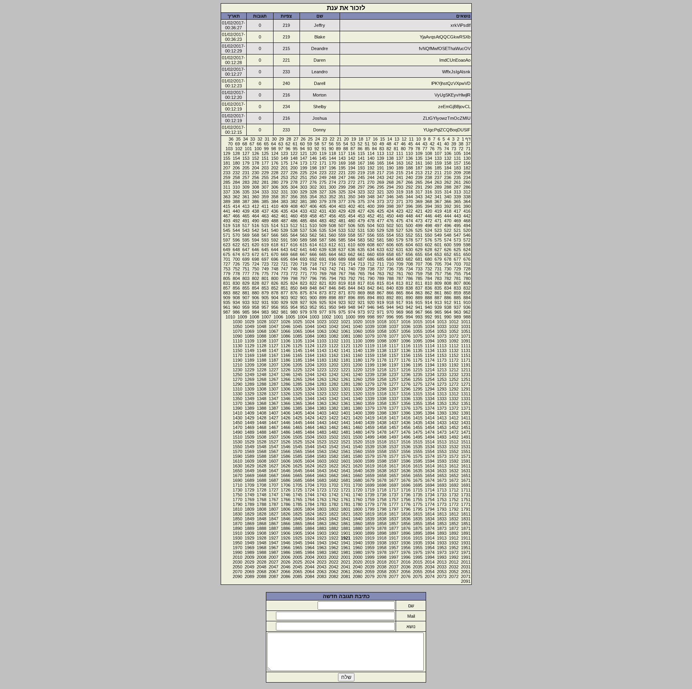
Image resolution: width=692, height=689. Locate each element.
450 (390, 216)
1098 (381, 340)
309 (245, 187)
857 (226, 288)
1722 (333, 490)
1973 (442, 552)
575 (438, 240)
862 (428, 292)
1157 (393, 355)
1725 (297, 490)
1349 (249, 398)
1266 (285, 379)
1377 (393, 408)
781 (457, 278)
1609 (249, 461)
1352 (454, 403)
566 (274, 235)
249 (322, 177)
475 (399, 220)
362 (236, 196)
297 (361, 187)
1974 (430, 552)
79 (410, 148)
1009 (242, 316)
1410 (237, 413)
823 (303, 283)
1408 (261, 413)
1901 (345, 533)
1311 (466, 393)
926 (313, 302)
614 (313, 244)
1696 (405, 485)
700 (236, 259)
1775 (417, 504)
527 (399, 230)
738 (370, 268)
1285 (297, 384)
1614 (430, 465)
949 (342, 307)
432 (313, 211)
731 (438, 268)
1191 (466, 365)
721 (284, 264)
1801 (345, 509)
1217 (393, 369)
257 (245, 177)
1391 (466, 413)
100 (258, 148)
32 (259, 139)
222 (332, 172)
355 (303, 196)
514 (274, 225)
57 (324, 143)
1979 (369, 552)
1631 (466, 470)
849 (303, 288)
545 (226, 230)
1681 (345, 480)
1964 (309, 547)
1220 (357, 369)
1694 (430, 485)
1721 (345, 490)
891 (399, 297)
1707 (273, 485)
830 (236, 283)
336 (236, 191)
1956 (405, 547)
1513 (442, 441)
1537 (393, 446)
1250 (237, 374)
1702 (333, 485)
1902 (333, 533)
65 (266, 143)
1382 (333, 408)
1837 (393, 518)
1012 (454, 321)
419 (438, 211)
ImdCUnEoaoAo (455, 60)
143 (342, 158)
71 (468, 148)
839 (399, 288)
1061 (345, 331)
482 (332, 220)
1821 (345, 514)
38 (461, 143)
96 (288, 148)
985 (245, 312)
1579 (369, 456)
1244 (309, 374)
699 (245, 259)
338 (467, 196)
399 (380, 206)
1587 (273, 456)
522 (447, 230)
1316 (405, 393)
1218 (381, 369)
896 (351, 297)
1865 (297, 523)
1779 (369, 504)
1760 (357, 499)
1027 (273, 321)
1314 (430, 393)
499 (418, 225)
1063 (321, 331)
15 (382, 139)
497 (438, 225)
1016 (405, 321)
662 (351, 254)
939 (438, 307)
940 (428, 307)
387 (245, 201)
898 (332, 297)
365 (457, 201)
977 (322, 312)
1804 (309, 509)
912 (447, 302)
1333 (442, 398)
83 (381, 148)
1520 (357, 441)
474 (409, 220)
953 (303, 307)
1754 (430, 499)
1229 (249, 369)
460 (294, 216)
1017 (393, 321)
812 (409, 283)
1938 (381, 542)
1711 (466, 490)
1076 (405, 336)
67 (251, 143)
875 (303, 292)
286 (467, 187)
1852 (454, 523)
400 (370, 206)
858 (467, 292)
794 (332, 278)
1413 (442, 417)
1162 (333, 355)
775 (265, 273)
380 (313, 201)
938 (447, 307)
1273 (442, 384)
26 (303, 139)
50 (374, 143)
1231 (466, 374)
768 (332, 273)
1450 (237, 422)
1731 (466, 494)
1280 (357, 384)
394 (428, 206)
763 (380, 273)
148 (294, 158)
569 (245, 235)
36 (231, 139)
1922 (333, 538)
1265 (297, 379)
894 (370, 297)
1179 (369, 360)
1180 (357, 360)
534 (332, 230)
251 (303, 177)
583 (361, 240)
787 (399, 278)
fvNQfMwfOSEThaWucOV (445, 48)
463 (265, 216)
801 (265, 278)
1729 (249, 490)
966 (428, 312)
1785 (297, 504)
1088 (261, 336)
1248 (261, 374)
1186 (285, 360)
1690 (237, 480)
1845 (297, 518)
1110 (237, 340)
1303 (321, 389)
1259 (369, 379)
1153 (442, 355)
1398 (381, 413)
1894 (430, 533)
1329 (249, 393)
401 (361, 206)
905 (265, 297)
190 (390, 167)
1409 (249, 413)
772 (294, 273)
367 (438, 201)
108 (428, 153)
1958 (381, 547)
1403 (321, 413)
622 (236, 244)
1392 (454, 413)
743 (322, 268)
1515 (417, 441)
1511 (466, 441)
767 (342, 273)
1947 (273, 542)
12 (404, 139)
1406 (285, 413)
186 (428, 167)
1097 (393, 340)
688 (351, 259)
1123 (321, 345)
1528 (261, 441)
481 (342, 220)
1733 (442, 494)
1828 (261, 514)
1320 (357, 393)
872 (332, 292)
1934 (430, 542)
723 (265, 264)
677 (457, 259)
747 (284, 268)
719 (303, 264)
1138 (381, 350)
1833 (442, 518)
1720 (357, 490)
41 (439, 143)
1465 (297, 427)
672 (255, 254)
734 (409, 268)
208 (467, 172)
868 (370, 292)
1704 (309, 485)
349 (361, 196)
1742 (333, 494)
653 (438, 254)
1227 (273, 369)
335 (245, 191)
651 (457, 254)
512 (294, 225)
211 (438, 172)
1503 (321, 437)
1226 (285, 369)
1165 (297, 355)
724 (255, 264)
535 (322, 230)
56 (331, 143)
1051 (466, 331)
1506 (285, 437)
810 (428, 283)
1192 (454, 365)
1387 (273, 408)
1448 (261, 422)
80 (403, 148)
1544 (309, 446)
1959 (369, 547)
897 (342, 297)
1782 (333, 504)
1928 (261, 538)
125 (265, 153)
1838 (381, 518)
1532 (454, 446)
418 (447, 211)
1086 (285, 336)
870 (351, 292)
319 (399, 191)
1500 (357, 437)
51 (367, 143)
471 (438, 220)
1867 (273, 523)
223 (322, 172)
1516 (405, 441)
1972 (454, 552)
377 (342, 201)
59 (309, 143)
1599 (369, 461)
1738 (381, 494)
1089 (249, 336)
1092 (454, 340)
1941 (345, 542)
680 (428, 259)
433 (303, 211)
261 (457, 182)
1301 (345, 389)
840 (390, 288)
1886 (285, 528)
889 (418, 297)
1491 (466, 437)
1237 (393, 374)
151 (265, 158)
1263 (321, 379)
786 (409, 278)
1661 (345, 475)
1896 (405, 533)
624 (467, 249)
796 (313, 278)
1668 (261, 475)
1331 (466, 398)
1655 (417, 475)
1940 (357, 542)
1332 (454, 398)
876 (294, 292)
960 (236, 307)
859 (457, 292)
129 (226, 153)
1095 (417, 340)
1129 (249, 345)
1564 (309, 451)
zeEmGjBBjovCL (454, 106)
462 (274, 216)
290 (428, 187)
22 (332, 139)
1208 (261, 365)
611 (342, 244)
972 (370, 312)
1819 (369, 514)
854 (255, 288)
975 (342, 312)
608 (370, 244)
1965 (297, 547)
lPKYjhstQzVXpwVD (451, 83)
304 (294, 187)
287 (457, 187)
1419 (369, 417)
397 (399, 206)
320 (390, 191)
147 (303, 158)
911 (457, 302)
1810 (237, 509)
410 (274, 206)
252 (294, 177)
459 (303, 216)
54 (345, 143)
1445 (297, 422)
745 (303, 268)
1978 (381, 552)
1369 (249, 403)
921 (361, 302)
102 (238, 148)
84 (374, 148)
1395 (417, 413)
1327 (273, 393)
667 (303, 254)
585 (342, 240)
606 (390, 244)
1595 (417, 461)
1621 (345, 465)
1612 (454, 465)
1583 (321, 456)
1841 (345, 518)
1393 (442, 413)
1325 (297, 393)
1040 (357, 326)
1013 (442, 321)
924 (332, 302)
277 (303, 182)
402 (351, 206)
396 (409, 206)
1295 (417, 389)
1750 (237, 494)
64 (273, 143)
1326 (285, 393)
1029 (249, 321)
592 (274, 240)
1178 (381, 360)
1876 (405, 528)
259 (226, 177)
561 (322, 235)
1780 (357, 504)
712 (370, 264)
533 (342, 230)
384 (274, 201)
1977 (393, 552)
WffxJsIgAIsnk (456, 71)
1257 (393, 379)
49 (381, 143)
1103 (321, 340)
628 (428, 249)
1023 (321, 321)
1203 (321, 365)
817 (361, 283)
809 (438, 283)
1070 (237, 331)
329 (303, 191)
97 (280, 148)
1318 (381, 393)
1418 (381, 417)
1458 (381, 427)
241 (399, 177)
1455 (417, 427)
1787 (273, 504)
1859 (369, 523)
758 (428, 273)
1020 (357, 321)
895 (361, 297)
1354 (430, 403)
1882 (333, 528)
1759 (369, 499)
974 (351, 312)
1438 (381, 422)
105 (457, 153)
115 (361, 153)
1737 (393, 494)
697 (265, 259)
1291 (466, 389)
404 (332, 206)
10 (418, 139)
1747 (273, 494)
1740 (357, 494)
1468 (261, 427)
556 (370, 235)
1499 (369, 437)
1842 (333, 518)
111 (399, 153)
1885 (297, 528)
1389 (249, 408)
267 (399, 182)
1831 (466, 518)
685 (380, 259)
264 (428, 182)
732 (428, 268)
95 (295, 148)
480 (351, 220)
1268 (261, 379)
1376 (405, 408)
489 (265, 220)
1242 (333, 374)
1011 (466, 321)
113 (380, 153)
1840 (357, 518)
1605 (297, 461)
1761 (345, 499)
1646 (285, 470)
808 (447, 283)
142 (351, 158)
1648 (261, 470)
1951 (466, 547)
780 (467, 278)
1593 (442, 461)
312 (467, 191)
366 (447, 201)
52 (360, 143)
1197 (393, 365)
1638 (381, 470)
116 (351, 153)
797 (303, 278)
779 (226, 273)
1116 (405, 345)
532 (351, 230)
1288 (261, 384)
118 (332, 153)
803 (245, 278)
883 (226, 292)
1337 (393, 398)
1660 (357, 475)
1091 (466, 340)
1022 (333, 321)
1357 (393, 403)
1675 (417, 480)
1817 (393, 514)
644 (274, 249)
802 (255, 278)
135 (418, 158)
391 (457, 206)
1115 (417, 345)
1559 (369, 451)
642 (294, 249)
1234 (430, 374)
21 (339, 139)
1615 (417, 465)
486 (294, 220)
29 (281, 139)
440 (236, 211)
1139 (369, 350)
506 (351, 225)
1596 (405, 461)
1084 (309, 336)
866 (390, 292)
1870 (237, 523)
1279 (369, 384)
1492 (454, 437)
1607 (273, 461)
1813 (442, 514)
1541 (345, 446)
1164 (309, 355)
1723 (321, 490)
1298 (381, 389)
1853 (442, 523)
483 (322, 220)
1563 (321, 451)
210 (447, 172)
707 (418, 264)
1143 (321, 350)
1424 (309, 417)
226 (294, 172)
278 (294, 182)
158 (447, 163)
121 (303, 153)
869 (361, 292)
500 (409, 225)
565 (284, 235)
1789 (249, 504)
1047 (273, 326)
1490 (237, 432)
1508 (261, 437)
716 (332, 264)
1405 (297, 413)
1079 (369, 336)
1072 (454, 336)
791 (361, 278)
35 (238, 139)
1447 (273, 422)
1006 (278, 316)
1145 (297, 350)
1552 (454, 451)
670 (274, 254)
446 (428, 216)
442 (467, 216)
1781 (345, 504)
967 (418, 312)
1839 (369, 518)
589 (303, 240)
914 (428, 302)
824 (294, 283)
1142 (333, 350)
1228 (261, 369)
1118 (381, 345)
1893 (442, 533)
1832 (454, 518)
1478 (381, 432)
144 (332, 158)
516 (255, 225)
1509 (249, 437)
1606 (285, 461)
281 (265, 182)
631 (399, 249)
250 (313, 177)
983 (265, 312)
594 (255, 240)
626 (447, 249)
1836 (405, 518)
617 (284, 244)
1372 (454, 408)
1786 (285, 504)
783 (438, 278)
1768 (261, 499)
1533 (442, 446)
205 (245, 167)
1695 (417, 485)
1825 (297, 514)
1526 (285, 441)
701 (226, 259)
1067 (273, 331)
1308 (261, 389)
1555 (417, 451)
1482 (333, 432)
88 (345, 148)
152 (255, 158)
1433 (442, 422)
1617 (393, 465)
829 (245, 283)
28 (288, 139)
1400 (357, 413)
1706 (285, 485)
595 (245, 240)
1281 (345, 384)
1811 (466, 514)
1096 (405, 340)
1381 (345, 408)
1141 (345, 350)
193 (361, 167)
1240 (357, 374)
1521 (345, 441)
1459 (369, 427)
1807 (273, 509)
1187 (273, 360)
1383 (321, 408)
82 (388, 148)
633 (380, 249)
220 (351, 172)
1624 (309, 465)
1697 (393, 485)
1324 (309, 393)
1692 (454, 485)
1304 (309, 389)
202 (274, 167)
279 (284, 182)
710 (390, 264)
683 (399, 259)
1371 (466, 408)
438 (255, 211)
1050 (237, 326)
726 (236, 264)
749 (265, 268)
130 (467, 158)
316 (428, 191)
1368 (261, 403)
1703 (321, 485)
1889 (249, 528)
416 (467, 211)
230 (255, 172)
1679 (369, 480)
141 (361, 158)
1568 (261, 451)
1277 (393, 384)
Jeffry (319, 25)
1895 (417, 533)
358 (274, 196)
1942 (333, 542)
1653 (442, 475)
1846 (285, 518)
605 (399, 244)
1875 (417, 528)
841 (380, 288)
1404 (309, 413)
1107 (273, 340)
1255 (417, 379)
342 (428, 196)
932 (255, 302)
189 (399, 167)
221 (342, 172)
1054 (430, 331)
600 (447, 244)
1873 (442, 528)
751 (245, 268)
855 (245, 288)
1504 (309, 437)
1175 (417, 360)
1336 (405, 398)
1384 (309, 408)
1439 (369, 422)
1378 (381, 408)
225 (303, 172)
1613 (442, 465)
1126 (285, 345)
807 (457, 283)
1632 (454, 470)
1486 (285, 432)
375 (361, 201)
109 (418, 153)
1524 (309, 441)
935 (226, 302)
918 (390, 302)
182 (467, 167)
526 (409, 230)
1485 (297, 432)
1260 (357, 379)
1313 (442, 393)
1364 (309, 403)
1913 (442, 538)
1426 (285, 417)
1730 (237, 490)
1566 (285, 451)
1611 (466, 465)
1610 (237, 461)
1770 (237, 499)
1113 (442, 345)
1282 (333, 384)
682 (409, 259)
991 (438, 316)
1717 (393, 490)
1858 (381, 523)
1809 (249, 509)
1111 (466, 345)
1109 (249, 340)
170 (332, 163)
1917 (393, 538)
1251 (466, 379)
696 (274, 259)
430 (332, 211)
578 (409, 240)
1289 (249, 384)
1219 (369, 369)
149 (284, 158)
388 (236, 201)
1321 (345, 393)
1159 (369, 355)
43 (424, 143)
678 (447, 259)
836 (428, 288)
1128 (261, 345)
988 (467, 316)
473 (418, 220)
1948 (261, 542)
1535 (417, 446)
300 (332, 187)
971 (380, 312)
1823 (321, 514)
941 (418, 307)
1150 (237, 350)
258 (236, 177)
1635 (417, 470)
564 (294, 235)
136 (409, 158)
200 (294, 167)
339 (457, 196)
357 (284, 196)
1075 (417, 336)
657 (399, 254)
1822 (333, 514)
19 (353, 139)
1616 (405, 465)
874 (313, 292)
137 (399, 158)
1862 (333, 523)
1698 (381, 485)
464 (255, 216)
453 (361, 216)
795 (322, 278)
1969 (249, 547)
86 (360, 148)
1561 (345, 451)
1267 (273, 379)
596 (236, 240)
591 (284, 240)
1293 (442, 389)
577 (418, 240)
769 (322, 273)
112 (390, 153)
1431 (466, 422)
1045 (297, 326)
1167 (273, 355)
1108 (261, 340)
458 (313, 216)
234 (467, 177)
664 (332, 254)
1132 (454, 350)
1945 (297, 542)
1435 (417, 422)
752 (236, 268)
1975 (417, 552)
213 (418, 172)
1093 (442, 340)
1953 (442, 547)
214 (409, 172)
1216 (405, 369)
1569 (249, 451)
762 (390, 273)
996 (390, 316)
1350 (237, 398)
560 (332, 235)
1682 (333, 480)
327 (322, 191)
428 (351, 211)
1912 (454, 538)
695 (284, 259)
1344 (309, 398)
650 (467, 254)
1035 (417, 326)
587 (322, 240)
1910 (237, 533)
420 (428, 211)
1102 (333, 340)
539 (284, 230)
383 (284, 201)
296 (370, 187)
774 (274, 273)
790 (370, 278)
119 (322, 153)
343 (418, 196)
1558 (381, 451)
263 (438, 182)
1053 (442, 331)
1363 (321, 403)
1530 (237, 441)
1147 (273, 350)
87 (352, 148)
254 (274, 177)
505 (361, 225)
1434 (430, 422)
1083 (321, 336)
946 (370, 307)
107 (438, 153)
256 (255, 177)
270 (370, 182)
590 (294, 240)
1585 (297, 456)
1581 (345, 456)
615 (303, 244)
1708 (261, 485)
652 (447, 254)
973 (361, 312)
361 (245, 196)
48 (388, 143)
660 (370, 254)
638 (332, 249)
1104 (309, 340)
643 (284, 249)
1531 (466, 446)
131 (457, 158)
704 (447, 264)
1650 (237, 470)
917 (399, 302)
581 (380, 240)
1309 (249, 389)
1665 (297, 475)
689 (342, 259)
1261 (345, 379)
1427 (273, 417)
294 (390, 187)
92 (316, 148)
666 (313, 254)
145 (322, 158)
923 (342, 302)
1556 (405, 451)
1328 (261, 393)
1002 (326, 316)
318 (409, 191)
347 (380, 196)
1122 (333, 345)
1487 (273, 432)
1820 (357, 514)
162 (409, 163)
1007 (266, 316)
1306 (285, 389)
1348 (261, 398)
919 (380, 302)
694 (294, 259)
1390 (237, 408)
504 (370, 225)
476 (390, 220)
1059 (369, 331)
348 (370, 196)
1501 (345, 437)
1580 (357, 456)
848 (313, 288)
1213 (442, 369)
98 (273, 148)
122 (294, 153)
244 (370, 177)
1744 (309, 494)
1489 (249, 432)
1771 (466, 504)
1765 (297, 499)
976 (332, 312)
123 (284, 153)
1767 (273, 499)
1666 (285, 475)
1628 (261, 465)
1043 (321, 326)
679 (438, 259)
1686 (285, 480)
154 (236, 158)
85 (367, 148)
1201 (345, 365)
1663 (321, 475)
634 (370, 249)
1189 (249, 360)
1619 (369, 465)
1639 (369, 470)
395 (418, 206)
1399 (369, 413)
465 (245, 216)
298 (351, 187)
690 (332, 259)
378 (332, 201)
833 (457, 288)
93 (309, 148)
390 (467, 206)
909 (226, 297)
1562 (333, 451)
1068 (261, 331)
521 (457, 230)
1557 (393, 451)
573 (457, 240)
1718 (381, 490)
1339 (369, 398)
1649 (249, 470)
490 (255, 220)
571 (226, 235)
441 (226, 211)
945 (380, 307)
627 (438, 249)
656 (409, 254)
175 (284, 163)
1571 (466, 456)
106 (447, 153)
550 (428, 235)
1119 (369, 345)
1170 (237, 355)
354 (313, 196)
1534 (430, 446)
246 (351, 177)
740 (351, 268)
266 (409, 182)
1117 (393, 345)
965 (438, 312)
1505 (297, 437)
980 (294, 312)
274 (332, 182)
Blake (319, 36)
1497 (393, 437)
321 (380, 191)
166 (370, 163)
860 (447, 292)
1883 (321, 528)
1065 (297, 331)
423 (399, 211)
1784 (309, 504)
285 (226, 182)
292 (409, 187)
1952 (454, 547)
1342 (333, 398)
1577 (393, 456)
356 (294, 196)
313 (457, 191)
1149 (249, 350)
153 (245, 158)
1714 (430, 490)
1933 (442, 542)
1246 (285, 374)
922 (351, 302)
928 (294, 302)
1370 (237, 403)
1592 (454, 461)
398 (390, 206)
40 (446, 143)
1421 (345, 417)
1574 (430, 456)
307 (265, 187)
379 (322, 201)
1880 (357, 528)
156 (467, 163)
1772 (454, 504)
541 (265, 230)
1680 (357, 480)
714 (351, 264)
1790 (237, 504)
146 (313, 158)
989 (457, 316)
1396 (405, 413)
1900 (357, 533)
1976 (405, 552)
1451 (466, 427)
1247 (273, 374)
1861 (345, 523)
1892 (454, 533)
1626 (285, 465)
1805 (297, 509)
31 (267, 139)
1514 (430, 441)
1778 (381, 504)
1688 (261, 480)
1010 (230, 316)
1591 (466, 461)
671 (265, 254)
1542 (333, 446)
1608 (261, 461)
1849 (249, 518)
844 (351, 288)
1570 (237, 451)
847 (322, 288)
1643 (321, 470)
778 (236, 273)
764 (370, 273)
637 (342, 249)
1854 (430, 523)
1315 (417, 393)
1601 (345, 461)
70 (230, 143)
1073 (442, 336)
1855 (417, 523)
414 (236, 206)
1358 (381, 403)
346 (390, 196)
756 (447, 273)
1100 (357, 340)
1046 (285, 326)
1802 (333, 509)
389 (226, 201)
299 (342, 187)
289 (438, 187)
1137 (393, 350)
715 (342, 264)
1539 (369, 446)
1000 (350, 316)
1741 (345, 494)
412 (255, 206)
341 (438, 196)
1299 (369, 389)
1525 (297, 441)
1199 (369, 365)
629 (418, 249)
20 (346, 139)
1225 (297, 369)
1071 (466, 336)
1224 (309, 369)
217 (380, 172)
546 (467, 235)
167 (361, 163)
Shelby (319, 106)
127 (245, 153)
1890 (237, 528)
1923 (321, 538)
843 (361, 288)
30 (274, 139)
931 (265, 302)
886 (447, 297)
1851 (466, 523)
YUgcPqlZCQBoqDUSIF (447, 129)
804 (236, 278)
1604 (309, 461)
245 (361, 177)
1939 (369, 542)
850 (294, 288)
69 (237, 143)
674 (236, 254)
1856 (405, 523)
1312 (454, 393)
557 (361, 235)
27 (296, 139)
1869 (249, 523)
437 (265, 211)
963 (457, 312)
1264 (309, 379)
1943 (321, 542)
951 (322, 307)
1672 (454, 480)
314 (447, 191)
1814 (430, 514)
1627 (273, 465)
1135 (417, 350)
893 (380, 297)
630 (409, 249)
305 (284, 187)
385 (265, 201)
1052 (454, 331)
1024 (309, 321)
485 (303, 220)
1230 (237, 369)
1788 (261, 504)
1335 (417, 398)
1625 (297, 465)
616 (294, 244)
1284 (309, 384)
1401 (345, 413)
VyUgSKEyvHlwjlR (453, 95)
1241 (345, 374)
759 (418, 273)
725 (245, 264)
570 (236, 235)
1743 (321, 494)
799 (284, 278)
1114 (430, 345)
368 (428, 201)
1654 (430, 475)
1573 (442, 456)
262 (447, 182)
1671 (466, 480)
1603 (321, 461)
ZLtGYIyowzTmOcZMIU (447, 118)
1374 (430, 408)
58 (316, 143)
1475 (417, 432)
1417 (393, 417)
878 (274, 292)
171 (322, 163)
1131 (466, 350)
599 (457, 244)
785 (418, 278)
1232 (454, 374)
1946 (285, 542)
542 (255, 230)
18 (360, 139)
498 (428, 225)
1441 (345, 422)
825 (284, 283)
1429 (249, 417)
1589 (249, 456)
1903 (321, 533)
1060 (357, 331)
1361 (345, 403)
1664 (309, 475)
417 (457, 211)
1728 (261, 490)
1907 (273, 533)
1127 (273, 345)
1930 (237, 538)
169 (342, 163)
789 (380, 278)
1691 (466, 485)
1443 (321, 422)
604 (409, 244)
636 (351, 249)
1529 (249, 441)
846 (332, 288)
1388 (261, 408)
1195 (417, 365)
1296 (405, 389)
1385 (297, 408)
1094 (430, 340)
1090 (237, 336)
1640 (357, 470)
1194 (430, 365)
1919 (369, 538)
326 (332, 191)
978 (313, 312)
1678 (381, 480)
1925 (297, 538)
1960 (357, 547)
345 (399, 196)
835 (438, 288)
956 (274, 307)
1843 (321, 518)
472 (428, 220)
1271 (466, 384)
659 (380, 254)
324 (351, 191)
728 (467, 268)
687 (361, 259)
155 (226, 158)
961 (226, 307)
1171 (466, 360)
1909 (249, 533)
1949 (249, 542)
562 (313, 235)
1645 (297, 470)
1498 (381, 437)
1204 (309, 365)
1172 (454, 360)
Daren (320, 60)
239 (418, 177)
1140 (357, 350)
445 (438, 216)
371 (399, 201)
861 (438, 292)
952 (313, 307)
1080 (357, 336)
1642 (333, 470)
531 (361, 230)
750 (255, 268)
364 (467, 201)
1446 (285, 422)
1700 (357, 485)
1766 (285, 499)
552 (409, 235)
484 (313, 220)
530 (370, 230)
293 (399, 187)
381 (303, 201)
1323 (321, 393)
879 (265, 292)
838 (409, 288)
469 (457, 220)
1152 (454, 355)
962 (467, 312)
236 (447, 177)
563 (303, 235)
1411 (466, 417)
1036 (405, 326)
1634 (430, 470)
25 (310, 139)
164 (390, 163)
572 (467, 240)
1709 (249, 485)
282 (255, 182)
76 (432, 148)
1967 (273, 547)
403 (342, 206)
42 (432, 143)
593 (265, 240)
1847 (273, 518)
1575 (417, 456)
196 (332, 167)
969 (399, 312)
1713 (442, 490)
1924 (309, 538)
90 (331, 148)
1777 (393, 504)
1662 (333, 475)
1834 (430, 518)
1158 (381, 355)
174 (294, 163)
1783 (321, 504)
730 (447, 268)
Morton (319, 95)
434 (294, 211)
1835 (417, 518)
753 (226, 268)
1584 (309, 456)
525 (418, 230)
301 (322, 187)
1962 (333, 547)
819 (342, 283)
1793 (442, 509)
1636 (405, 470)
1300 (357, 389)
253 (284, 177)
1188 (261, 360)
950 (332, 307)
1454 (430, 427)
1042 (333, 326)
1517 (393, 441)
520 (467, 230)
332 (274, 191)
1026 (285, 321)
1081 (345, 336)
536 (313, 230)
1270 (237, 379)
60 (302, 143)
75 (439, 148)
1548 (261, 446)
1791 (466, 509)
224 (313, 172)
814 (390, 283)
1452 (454, 427)
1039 (369, 326)
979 (303, 312)
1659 (369, 475)
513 (284, 225)
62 (288, 143)
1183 (321, 360)
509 (322, 225)
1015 (417, 321)
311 (226, 187)
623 (226, 244)
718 (313, 264)
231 (245, 172)
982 (274, 312)
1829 (249, 514)
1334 (430, 398)
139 (380, 158)
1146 (285, 350)
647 (245, 249)
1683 (321, 480)
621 (245, 244)
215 (399, 172)
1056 (405, 331)
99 (266, 148)
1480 (357, 432)
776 (255, 273)
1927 (273, 538)
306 (274, 187)
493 (226, 220)
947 (361, 307)
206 (236, 167)
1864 (309, 523)
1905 (297, 533)
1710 (237, 485)
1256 (405, 379)
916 (409, 302)
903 (284, 297)
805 (226, 278)
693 (303, 259)
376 (351, 201)
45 (410, 143)
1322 (333, 393)
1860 (357, 523)
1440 (357, 422)
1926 (285, 538)
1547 (273, 446)
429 (342, 211)
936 (467, 307)
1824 (309, 514)
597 (226, 240)
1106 (285, 340)
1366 (285, 403)
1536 (405, 446)
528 (390, 230)
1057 (393, 331)
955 (284, 307)
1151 (466, 355)
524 (428, 230)
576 (428, 240)
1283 (321, 384)
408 (294, 206)
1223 (321, 369)
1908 (261, 533)
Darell (319, 83)
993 (418, 316)
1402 (333, 413)
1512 (454, 441)
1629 (249, 465)
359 (265, 196)
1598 (381, 461)
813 (399, 283)
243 (380, 177)
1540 (357, 446)
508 (332, 225)
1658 (381, 475)
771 (303, 273)
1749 (249, 494)
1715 (417, 490)
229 (265, 172)
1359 (369, 403)
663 (342, 254)
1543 (321, 446)
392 (447, 206)
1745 (297, 494)
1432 (454, 422)
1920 (357, 538)
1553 (442, 451)
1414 (430, 417)
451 (380, 216)
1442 (333, 422)
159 (438, 163)
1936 (405, 542)
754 (467, 273)
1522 (333, 441)
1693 (442, 485)
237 (438, 177)
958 (255, 307)
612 (332, 244)
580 (390, 240)
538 (294, 230)
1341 (345, 398)
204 (255, 167)
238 (428, 177)
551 (418, 235)
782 (447, 278)
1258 (381, 379)
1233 (442, 374)
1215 (417, 369)
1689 (249, 480)
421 (418, 211)
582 (370, 240)
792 (351, 278)
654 (428, 254)
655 (418, 254)
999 (361, 316)
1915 (417, 538)
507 (342, 225)
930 (274, 302)
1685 (297, 480)
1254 (430, 379)
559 (342, 235)
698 (255, 259)
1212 (454, 369)
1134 (430, 350)
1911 (466, 538)
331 (284, 191)
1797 (393, 509)
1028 (261, 321)
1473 (442, 432)
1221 (345, 369)
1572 (454, 456)
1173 (442, 360)
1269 (249, 379)
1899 (369, 533)
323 (361, 191)
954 (294, 307)
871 (342, 292)
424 (390, 211)
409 (284, 206)
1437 (393, 422)
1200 (357, 365)
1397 (393, 413)
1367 (273, 403)
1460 (357, 427)
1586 (285, 456)
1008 (254, 316)
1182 (333, 360)
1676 (405, 480)
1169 (249, 355)
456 (332, 216)
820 (332, 283)
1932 (454, 542)
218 (370, 172)
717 (322, 264)
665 (322, 254)
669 (284, 254)
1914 (430, 538)
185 (438, 167)
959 (245, 307)
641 (303, 249)
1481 (345, 432)
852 (274, 288)
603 (418, 244)
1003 (314, 316)
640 (313, 249)
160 (428, 163)
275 (322, 182)
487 (284, 220)
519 (226, 225)
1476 (405, 432)
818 (351, 283)
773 (284, 273)
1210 (237, 365)
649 (226, 249)
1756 (405, 499)
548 (447, 235)
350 (351, 196)
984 (255, 312)
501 (399, 225)
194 (351, 167)
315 (438, 191)
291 (418, 187)
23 (324, 139)
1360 (357, 403)
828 (255, 283)
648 (236, 249)
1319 (369, 393)
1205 (297, 365)
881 (245, 292)
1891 (466, 533)
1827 (273, 514)
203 (265, 167)
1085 (297, 336)
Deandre (319, 48)
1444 (309, 422)
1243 (321, 374)
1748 (261, 494)
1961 (345, 547)
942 (409, 307)
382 (294, 201)
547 (457, 235)
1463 (321, 427)
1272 (454, 384)
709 (399, 264)
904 (274, 297)
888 (428, 297)
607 (380, 244)
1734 (430, 494)
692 (313, 259)
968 (409, 312)
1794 (430, 509)
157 (457, 163)
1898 (381, 533)
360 (255, 196)
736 (390, 268)
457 (322, 216)
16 (375, 139)
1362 (333, 403)
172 (313, 163)
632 (390, 249)
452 (370, 216)
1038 (381, 326)
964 (447, 312)
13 (396, 139)
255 (265, 177)
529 (380, 230)
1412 (454, 417)
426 (370, 211)
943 (399, 307)
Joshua (319, 118)
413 (245, 206)
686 (370, 259)
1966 (285, 547)
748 (274, 268)
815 (380, 283)
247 (342, 177)
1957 (393, 547)
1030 (237, 321)
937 (457, 307)
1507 (273, 437)
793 (342, 278)
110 (409, 153)
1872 (454, 528)
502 (390, 225)
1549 (249, 446)
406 (313, 206)
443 (457, 216)
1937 (393, 542)
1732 (454, 494)
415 (226, 206)
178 (255, 163)
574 (447, 240)
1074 (430, 336)
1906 (285, 533)
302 (313, 187)
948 (351, 307)
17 (368, 139)
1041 (345, 326)
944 (390, 307)
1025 (297, 321)
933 (245, 302)
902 (294, 297)
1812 (454, 514)
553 (399, 235)
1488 (261, 432)
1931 (466, 542)
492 (236, 220)
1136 (405, 350)
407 (303, 206)
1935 (417, 542)
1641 (345, 470)
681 (418, 259)
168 (351, 163)
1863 (321, 523)
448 (409, 216)
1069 (249, 331)
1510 (237, 437)
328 (313, 191)
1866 (285, 523)
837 (418, 288)
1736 (405, 494)
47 (396, 143)
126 (255, 153)
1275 (417, 384)
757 (438, 273)
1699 (369, 485)
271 (361, 182)
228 (274, 172)
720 (294, 264)
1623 (321, 465)
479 (361, 220)
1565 (297, 451)
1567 (273, 451)
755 (457, 273)
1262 (333, 379)
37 (468, 143)
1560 (357, 451)
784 (428, 278)
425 (380, 211)
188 (409, 167)
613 (322, 244)
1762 (333, 499)
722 (274, 264)
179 (245, 163)
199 (303, 167)
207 (226, 167)
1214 (430, 369)
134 (428, 158)
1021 (345, 321)
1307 (273, 389)
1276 (405, 384)
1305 (297, 389)
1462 (333, 427)
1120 (357, 345)
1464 (309, 427)
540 (274, 230)
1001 (338, 316)
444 (447, 216)
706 (428, 264)
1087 (273, 336)
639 (322, 249)
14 (389, 139)
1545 (297, 446)
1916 (405, 538)
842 (370, 288)
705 (438, 264)
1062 (333, 331)
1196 (405, 365)
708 (409, 264)
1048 (261, 326)
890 (409, 297)
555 (380, 235)
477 (380, 220)
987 (226, 312)
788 (390, 278)
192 (370, 167)
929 (284, 302)
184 (447, 167)
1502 (333, 437)
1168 (261, 355)
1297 (393, 389)
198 (313, 167)
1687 (273, 480)
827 (265, 283)
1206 (285, 365)
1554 (430, 451)
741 (342, 268)
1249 (249, 374)
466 (236, 216)
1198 (381, 365)
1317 (393, 393)
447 (418, 216)
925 (322, 302)
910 (467, 302)
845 (342, 288)
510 (313, 225)
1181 (345, 360)
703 (457, 264)
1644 (309, 470)
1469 (249, 427)
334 (255, 191)
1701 (345, 485)
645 (265, 249)
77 (424, 148)
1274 (430, 384)
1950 (237, 542)
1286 (285, 384)
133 (438, 158)
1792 (454, 509)
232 (236, 172)
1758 (381, 499)
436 (274, 211)
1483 (321, 432)
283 (245, 182)
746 (294, 268)
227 (284, 172)
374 (370, 201)
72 (461, 148)
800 (274, 278)
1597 (393, 461)
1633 (442, 470)
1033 (442, 326)
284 (236, 182)
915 (418, 302)
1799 (369, 509)
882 (236, 292)
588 (313, 240)
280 (274, 182)
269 (380, 182)
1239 (369, 374)
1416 (405, 417)
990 (447, 316)
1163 (321, 355)
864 (409, 292)
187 (418, 167)
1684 (309, 480)
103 (229, 148)
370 (409, 201)
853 (265, 288)
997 (380, 316)
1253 (442, 379)
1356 (405, 403)
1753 (442, 499)
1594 (430, 461)
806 (467, 283)
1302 (333, 389)
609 (361, 244)
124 (274, 153)
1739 (369, 494)
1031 (466, 326)
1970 (237, 547)
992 (428, 316)
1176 (405, 360)
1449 (249, 422)
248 (332, 177)
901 (303, 297)
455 (342, 216)
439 (245, 211)
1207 (273, 365)
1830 (237, 514)
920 (370, 302)
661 (361, 254)
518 (236, 225)
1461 (345, 427)
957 (265, 307)
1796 (405, 509)
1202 (333, 365)
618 (274, 244)
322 (370, 191)
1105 (297, 340)
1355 (417, 403)
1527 (273, 441)
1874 (430, 528)
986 (236, 312)
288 (447, 187)
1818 (381, 514)
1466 (285, 427)
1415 (417, 417)
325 (342, 191)
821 (322, 283)
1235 (417, 374)
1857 (393, 523)
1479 (369, 432)
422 (409, 211)
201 (284, 167)
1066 (285, 331)
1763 (321, 499)
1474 (430, 432)
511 (303, 225)
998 (370, 316)
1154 (430, 355)
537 (303, 230)
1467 (273, 427)
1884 (309, 528)
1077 (393, 336)
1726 (285, 490)
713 (361, 264)
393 (438, 206)
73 (453, 148)
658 (390, 254)
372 (390, 201)
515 (265, 225)
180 (236, 163)
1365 (297, 403)
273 (342, 182)
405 (322, 206)
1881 (345, 528)
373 (380, 201)
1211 (466, 369)
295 (380, 187)
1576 (405, 456)
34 (245, 139)
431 (322, 211)
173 (303, 163)
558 (351, 235)
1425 (297, 417)
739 (361, 268)
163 (399, 163)
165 (380, 163)
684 (390, 259)
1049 (249, 326)
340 (447, 196)
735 (399, 268)
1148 (261, 350)
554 (390, 235)
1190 (237, 360)
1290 (237, 384)
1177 (393, 360)
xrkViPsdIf (461, 25)
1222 (333, 369)
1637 (393, 470)
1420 (357, 417)
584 (351, 240)
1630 (237, 465)
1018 (381, 321)
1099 (369, 340)
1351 (466, 403)
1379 (369, 408)
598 (467, 244)
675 (226, 254)
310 (236, 187)
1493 (442, 437)
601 (438, 244)
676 (467, 259)
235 (457, 177)
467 (226, 216)
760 (409, 273)
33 (252, 139)
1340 (357, 398)
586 (332, 240)
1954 (430, 547)
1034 (430, 326)
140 (370, 158)
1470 (237, 427)
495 (457, 225)
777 (245, 273)
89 (338, 148)
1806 (285, 509)
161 (418, 163)
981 (284, 312)
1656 (405, 475)
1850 (237, 518)
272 (351, 182)
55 (338, 143)
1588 (261, 456)
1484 (309, 432)
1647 (273, 470)
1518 (381, 441)
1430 (237, 417)
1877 (393, 528)
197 (322, 167)
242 (390, 177)
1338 (381, 398)
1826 (285, 514)
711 (380, 264)
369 (418, 201)
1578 (381, 456)
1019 (369, 321)
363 (226, 196)
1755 (417, 499)
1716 (405, 490)
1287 (273, 384)
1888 (261, 528)
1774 (430, 504)
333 (265, 191)
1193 (442, 365)
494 (467, 225)
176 (274, 163)
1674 (430, 480)
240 (409, 177)
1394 (430, 413)
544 (236, 230)
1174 (430, 360)
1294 (430, 389)
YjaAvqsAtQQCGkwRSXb (445, 36)
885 (457, 297)
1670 (237, 475)
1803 (321, 509)
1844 (309, 518)
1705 (297, 485)
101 (248, 148)
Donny (319, 129)
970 (390, 312)
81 (396, 148)
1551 (466, 451)
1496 (405, 437)
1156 (405, 355)
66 (259, 143)
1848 (261, 518)
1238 (381, 374)
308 (255, 187)
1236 (405, 374)
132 (447, 158)
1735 (417, 494)
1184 (309, 360)
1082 (333, 336)
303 (303, 187)
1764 (309, 499)
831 (226, 283)
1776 (405, 504)
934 (236, 302)
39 (453, 143)
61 (295, 143)
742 (332, 268)
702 (467, 264)
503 (380, 225)
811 (418, 283)
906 (255, 297)
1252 (454, 379)
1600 (357, 461)
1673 (442, 480)
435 (284, 211)
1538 (381, 446)
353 (322, 196)
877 (284, 292)
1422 (333, 417)
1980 (357, 552)
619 (265, 244)
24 (317, 139)
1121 (345, 345)
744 (313, 268)
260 (467, 182)
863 (418, 292)
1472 (454, 432)
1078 (381, 336)
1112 (454, 345)
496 (447, 225)
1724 (309, 490)
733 (418, 268)
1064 (309, 331)
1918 (381, 538)
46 (403, 143)
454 (351, 216)
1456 (405, 427)
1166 (285, 355)
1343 (321, 398)
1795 (417, 509)
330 (294, 191)
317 (418, 191)
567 (265, 235)
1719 (369, 490)
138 (390, 158)
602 (428, 244)
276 (313, 182)
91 (324, 148)
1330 (237, 393)
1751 (466, 499)
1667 (273, 475)
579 (399, 240)
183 (457, 167)
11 (411, 139)
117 (342, 153)
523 (438, 230)
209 (457, 172)
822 (313, 283)
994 (409, 316)
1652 (454, 475)
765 (361, 273)
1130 (237, 345)
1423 (321, 417)
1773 (442, 504)
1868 (261, 523)
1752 (454, 499)
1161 (345, 355)
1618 (381, 465)
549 (438, 235)
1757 (393, 499)
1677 (393, 480)
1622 (333, 465)
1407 (273, 413)
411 (265, 206)
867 (380, 292)
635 (361, 249)
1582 (333, 456)
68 (244, 143)
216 (390, 172)
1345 (297, 398)
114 (370, 153)
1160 (357, 355)
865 (399, 292)
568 (255, 235)
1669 (249, 475)
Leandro (320, 71)
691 (322, 259)
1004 (302, 316)
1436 (405, 422)
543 (245, 230)
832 (467, 288)
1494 (430, 437)
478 (370, 220)
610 (351, 244)
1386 (285, 408)
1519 (369, 441)
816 (370, 283)
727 (226, 264)
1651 (466, 475)
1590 (237, 456)
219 (361, 172)
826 (274, 283)
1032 (454, 326)
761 (399, 273)
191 (380, 167)
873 (322, 292)
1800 (357, 509)
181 (226, 163)
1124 (309, 345)
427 (361, 211)
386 (255, 201)
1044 (309, 326)
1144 (309, 350)
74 (446, 148)
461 (284, 216)
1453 (442, 427)
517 (245, 225)
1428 (261, 417)
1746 (285, 494)
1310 (237, 389)
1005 (290, 316)
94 (302, 148)
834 (447, 288)
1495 (417, 437)
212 (428, 172)
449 (399, 216)
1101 (345, 340)
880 (255, 292)
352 (332, 196)
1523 (321, 441)
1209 (249, 365)
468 (467, 220)
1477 (393, 432)
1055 (417, 331)
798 (294, 278)
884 (467, 297)
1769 (249, 499)
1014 (430, 321)
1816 (405, 514)
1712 (454, 490)
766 (351, 273)
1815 (417, 514)
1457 (393, 427)
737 (380, 268)
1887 (273, 528)
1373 (442, 408)
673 (245, 254)
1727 (273, 490)
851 (284, 288)
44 (417, 143)
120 (313, 153)
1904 (309, 533)
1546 (285, 446)
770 (313, 273)
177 (265, 163)
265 (418, 182)
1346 (285, 398)
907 (245, 297)
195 (342, 167)
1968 (261, 547)
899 (322, 297)
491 (245, 220)
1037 (393, 326)
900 (313, 297)
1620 (357, 465)
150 (274, 158)
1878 (381, 528)
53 (352, 143)
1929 (249, 538)
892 (390, 297)
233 (226, 172)
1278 (381, 384)
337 (226, 191)
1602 (333, 461)
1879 (369, 528)
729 (457, 268)
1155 (417, 355)
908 (236, 297)
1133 (442, 350)
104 (467, 153)
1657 (393, 475)
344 (409, 196)
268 (390, 182)
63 (280, 143)
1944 (309, 542)
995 (399, 316)
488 (274, 220)
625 (457, 249)
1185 (297, 360)
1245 (297, 374)
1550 (237, 446)
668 (294, 254)
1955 (417, 547)
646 (255, 249)
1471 (466, 432)
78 (417, 148)
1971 (466, 552)
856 (236, 288)
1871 (466, 528)
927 (303, 302)
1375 (417, 408)
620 (255, 244)
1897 (393, 533)
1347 (273, 398)
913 (438, 302)
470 (447, 220)
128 (236, 153)
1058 (381, 331)
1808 (261, 509)
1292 (454, 389)
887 (438, 297)
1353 (442, 403)
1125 (297, 345)
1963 (321, 547)
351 (342, 196)
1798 (381, 509)
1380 (357, 408)
